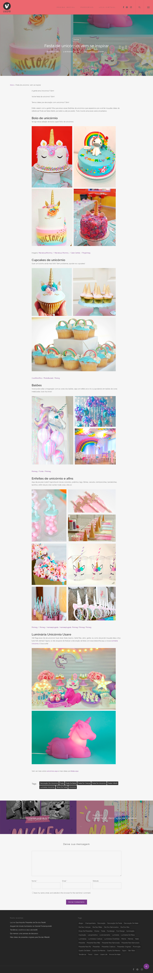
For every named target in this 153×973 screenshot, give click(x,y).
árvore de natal (115, 954)
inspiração (82, 935)
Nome (34, 881)
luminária (115, 935)
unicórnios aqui (52, 771)
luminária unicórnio (47, 787)
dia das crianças (85, 927)
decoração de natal (131, 923)
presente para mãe (93, 943)
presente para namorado (130, 943)
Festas (76, 39)
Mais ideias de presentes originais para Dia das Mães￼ (30, 937)
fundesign (111, 931)
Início (12, 85)
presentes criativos (108, 947)
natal (137, 939)
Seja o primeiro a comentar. (94, 51)
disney (96, 931)
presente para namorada (111, 943)
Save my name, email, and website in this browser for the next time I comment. (62, 893)
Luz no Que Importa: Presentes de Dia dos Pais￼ (28, 922)
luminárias (82, 939)
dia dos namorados (111, 927)
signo (124, 950)
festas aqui (74, 771)
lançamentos (93, 935)
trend (90, 954)
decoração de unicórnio (49, 783)
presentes (96, 947)
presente (82, 943)
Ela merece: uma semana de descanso (24, 933)
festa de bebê (71, 783)
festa (62, 783)
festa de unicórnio (99, 783)
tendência (82, 954)
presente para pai (85, 947)
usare (96, 954)
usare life (103, 954)
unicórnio (72, 787)
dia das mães (97, 927)
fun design (120, 931)
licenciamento (105, 935)
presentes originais (124, 947)
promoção (137, 947)
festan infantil (112, 783)
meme (123, 939)
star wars (131, 950)
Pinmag (82, 627)
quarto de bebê (84, 950)
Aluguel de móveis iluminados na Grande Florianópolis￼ (31, 926)
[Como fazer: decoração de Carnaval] (114, 817)
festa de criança (84, 783)
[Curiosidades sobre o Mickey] (38, 817)
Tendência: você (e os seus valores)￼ (23, 930)
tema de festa (61, 787)
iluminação (130, 931)
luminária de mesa (128, 935)
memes (130, 939)
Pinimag (75, 627)
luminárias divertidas (112, 939)
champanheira (90, 923)
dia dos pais (125, 927)
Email (64, 881)
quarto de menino (113, 950)
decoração (101, 923)
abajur (81, 923)
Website (96, 881)
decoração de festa (114, 923)
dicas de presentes (86, 931)
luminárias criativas (95, 939)
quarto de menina (98, 950)
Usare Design (54, 51)
